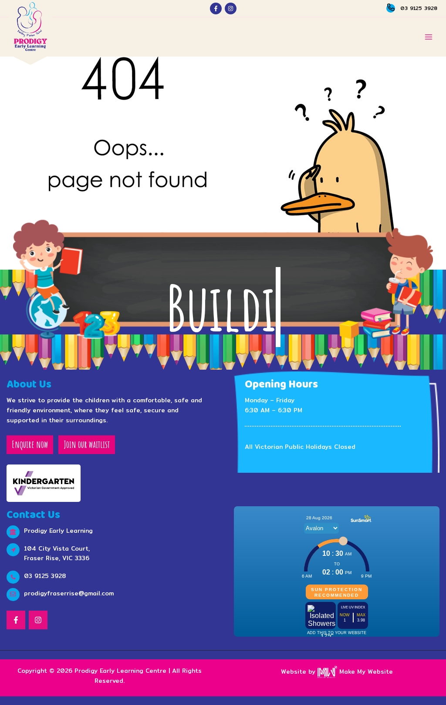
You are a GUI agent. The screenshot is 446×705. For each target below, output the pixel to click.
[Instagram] (231, 8)
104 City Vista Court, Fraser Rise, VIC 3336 (57, 553)
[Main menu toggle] (429, 37)
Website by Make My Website (337, 671)
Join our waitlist (87, 444)
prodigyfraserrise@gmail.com (69, 593)
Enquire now (30, 444)
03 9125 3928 (418, 8)
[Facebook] (216, 8)
